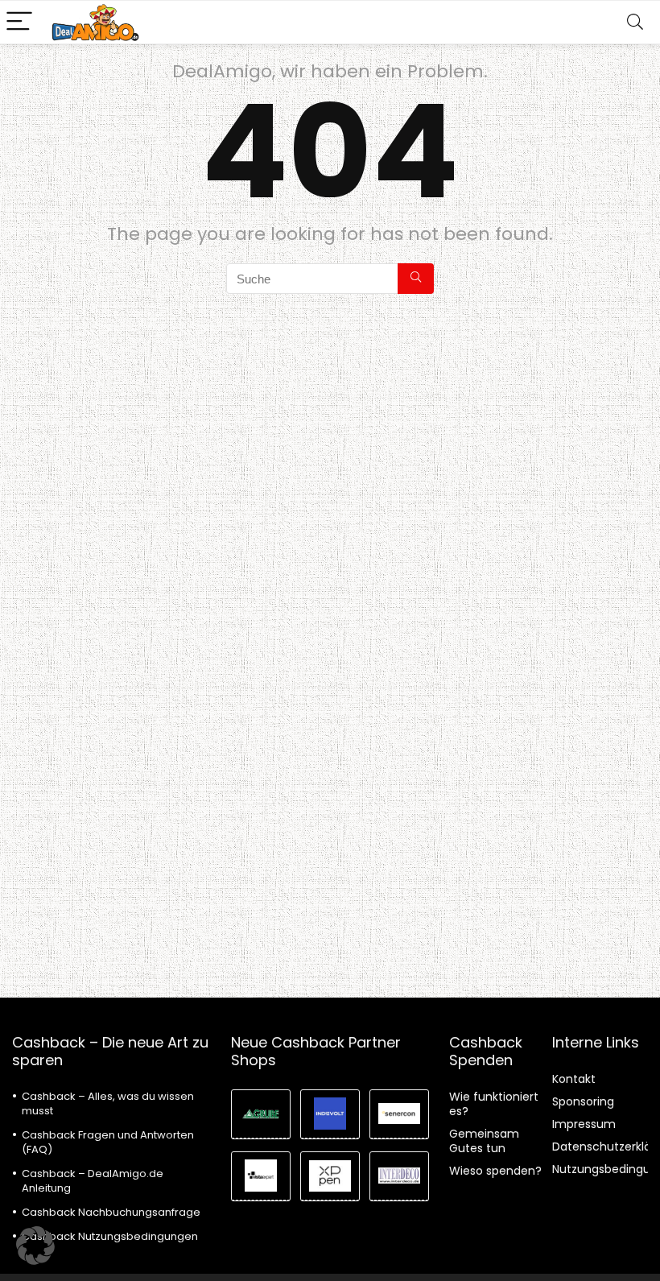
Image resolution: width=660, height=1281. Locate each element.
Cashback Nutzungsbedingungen (110, 1236)
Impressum (584, 1124)
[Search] (635, 22)
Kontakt (574, 1079)
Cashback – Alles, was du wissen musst (108, 1103)
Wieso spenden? (495, 1171)
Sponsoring (583, 1101)
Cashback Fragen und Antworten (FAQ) (108, 1142)
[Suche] (416, 278)
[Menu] (19, 22)
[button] (35, 1245)
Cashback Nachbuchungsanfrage (111, 1212)
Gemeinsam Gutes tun (484, 1141)
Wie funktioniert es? (493, 1104)
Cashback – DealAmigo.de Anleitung (92, 1181)
